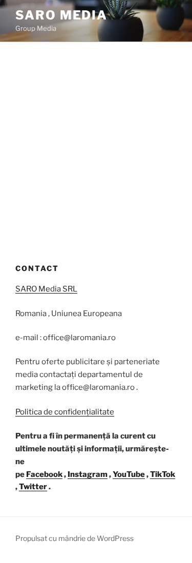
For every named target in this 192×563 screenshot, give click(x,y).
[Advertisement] (96, 143)
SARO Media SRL (46, 289)
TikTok (162, 474)
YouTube (129, 474)
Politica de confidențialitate (64, 411)
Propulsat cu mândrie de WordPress (74, 538)
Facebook (44, 474)
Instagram (88, 474)
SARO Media (61, 15)
